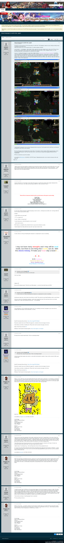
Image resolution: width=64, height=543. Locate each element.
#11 (59, 376)
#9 (59, 333)
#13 (59, 456)
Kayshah (21, 452)
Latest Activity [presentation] (8, 37)
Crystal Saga (15, 22)
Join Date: (5, 52)
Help (51, 538)
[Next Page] (57, 39)
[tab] (3, 37)
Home (2, 22)
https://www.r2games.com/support (37, 328)
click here (52, 29)
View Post (28, 271)
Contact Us (55, 538)
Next (61, 534)
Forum (5, 22)
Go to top (61, 538)
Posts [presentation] (3, 37)
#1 (59, 42)
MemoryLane (22, 157)
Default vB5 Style (5, 538)
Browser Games (9, 22)
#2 (59, 164)
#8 (59, 306)
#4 (59, 208)
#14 (59, 487)
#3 (59, 181)
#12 (59, 435)
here (26, 326)
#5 (59, 231)
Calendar (2, 11)
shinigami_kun (22, 416)
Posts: (5, 54)
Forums (2, 9)
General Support (20, 22)
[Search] (62, 5)
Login (60, 0)
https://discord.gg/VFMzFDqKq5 (33, 321)
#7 (59, 290)
